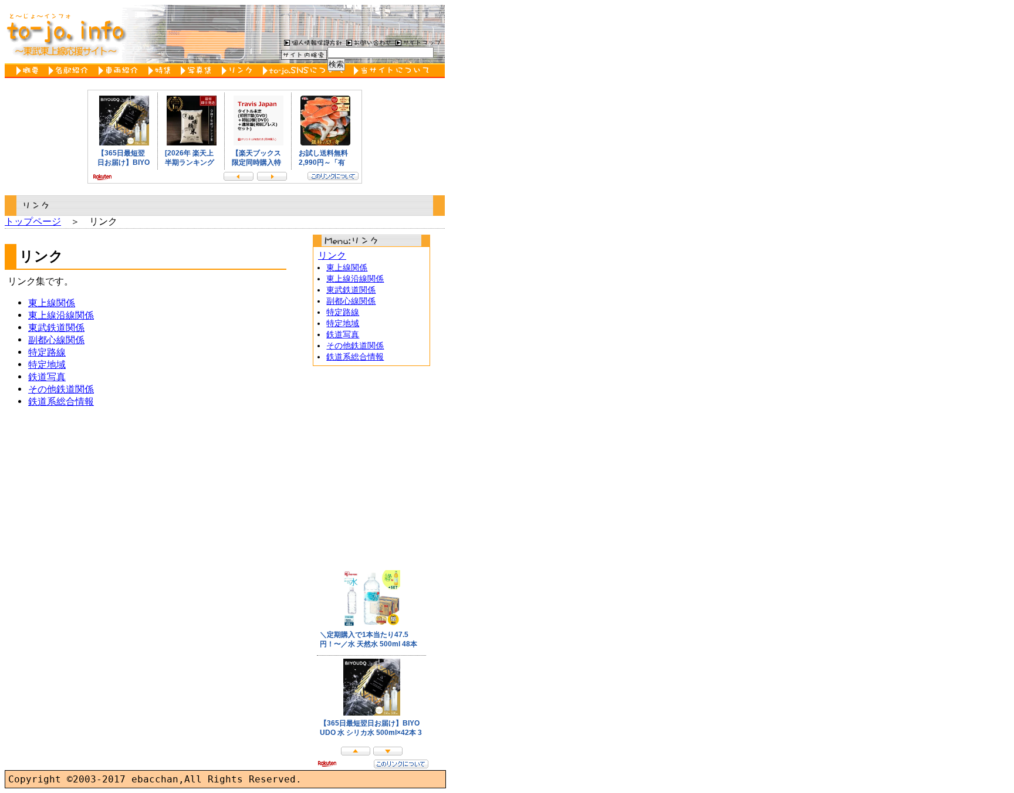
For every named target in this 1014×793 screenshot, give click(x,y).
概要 (29, 70)
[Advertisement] (371, 465)
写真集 (198, 70)
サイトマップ (418, 42)
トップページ (33, 221)
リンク (239, 70)
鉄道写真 (47, 376)
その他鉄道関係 (61, 389)
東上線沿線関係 (61, 315)
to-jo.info (65, 34)
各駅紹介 (71, 70)
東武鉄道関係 (56, 327)
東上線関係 (51, 303)
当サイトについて (393, 70)
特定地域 (47, 364)
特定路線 (47, 352)
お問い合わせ (367, 42)
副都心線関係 (56, 339)
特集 (162, 70)
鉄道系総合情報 (61, 401)
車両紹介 (121, 70)
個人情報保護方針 (311, 42)
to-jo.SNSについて (305, 70)
